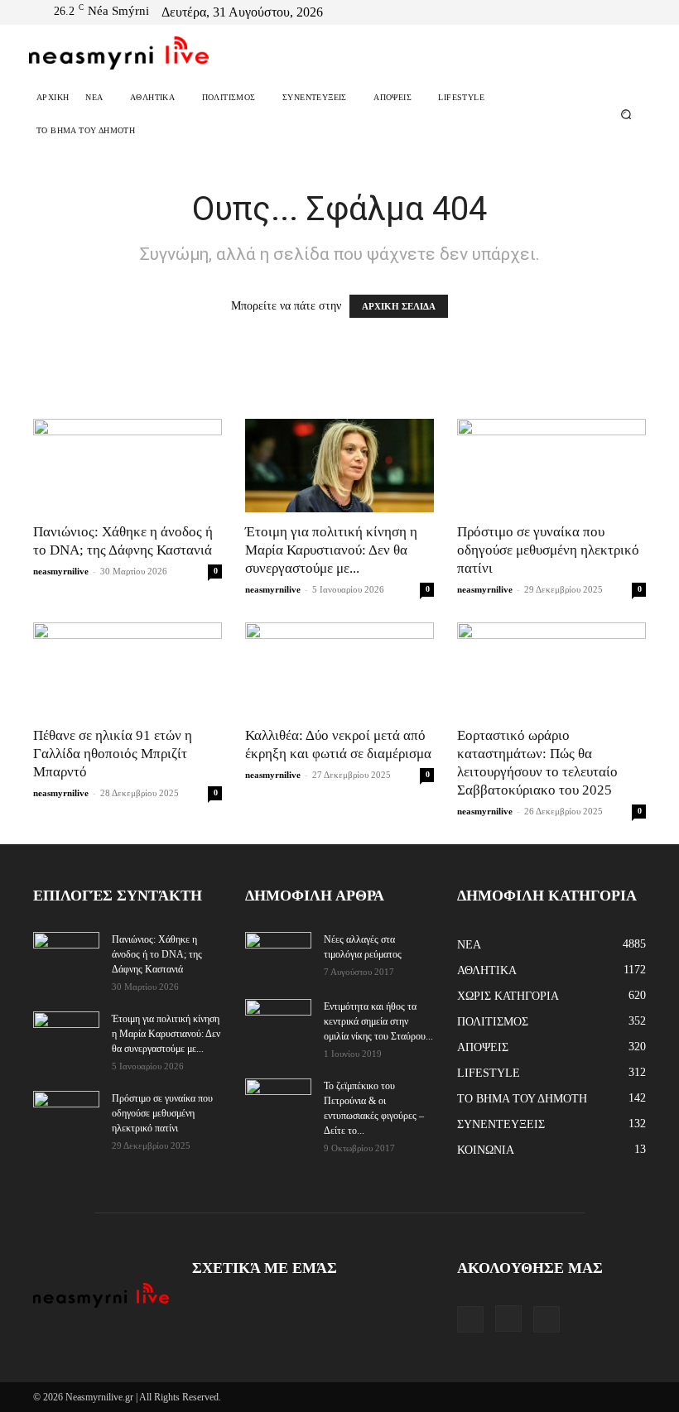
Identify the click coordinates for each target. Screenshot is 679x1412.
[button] (626, 114)
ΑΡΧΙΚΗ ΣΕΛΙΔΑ (399, 306)
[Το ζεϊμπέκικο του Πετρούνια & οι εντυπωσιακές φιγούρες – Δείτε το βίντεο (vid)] (278, 1093)
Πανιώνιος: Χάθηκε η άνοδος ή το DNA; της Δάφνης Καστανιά (157, 954)
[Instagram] (613, 12)
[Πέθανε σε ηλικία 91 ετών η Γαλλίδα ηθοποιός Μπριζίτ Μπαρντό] (127, 669)
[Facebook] (593, 12)
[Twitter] (633, 12)
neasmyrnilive (61, 571)
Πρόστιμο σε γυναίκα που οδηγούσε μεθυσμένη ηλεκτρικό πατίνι (548, 550)
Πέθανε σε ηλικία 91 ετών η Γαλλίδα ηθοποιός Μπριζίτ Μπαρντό (112, 754)
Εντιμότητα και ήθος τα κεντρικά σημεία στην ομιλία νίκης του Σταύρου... (378, 1021)
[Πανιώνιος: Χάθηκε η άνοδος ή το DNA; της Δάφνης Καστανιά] (127, 465)
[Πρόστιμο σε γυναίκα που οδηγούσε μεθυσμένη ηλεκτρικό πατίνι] (551, 465)
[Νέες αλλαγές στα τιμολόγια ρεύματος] (278, 954)
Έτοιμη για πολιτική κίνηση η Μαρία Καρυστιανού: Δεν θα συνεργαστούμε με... (331, 550)
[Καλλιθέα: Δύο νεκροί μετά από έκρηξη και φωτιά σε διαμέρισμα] (339, 669)
